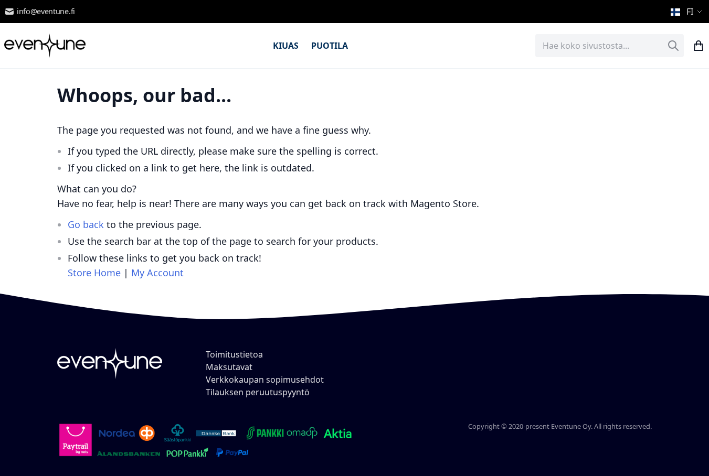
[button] (688, 11)
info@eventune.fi (46, 11)
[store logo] (45, 46)
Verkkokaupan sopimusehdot (265, 379)
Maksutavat (229, 367)
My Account (157, 272)
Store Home (94, 272)
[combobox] (609, 45)
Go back (86, 224)
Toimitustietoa (234, 354)
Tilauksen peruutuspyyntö (258, 392)
